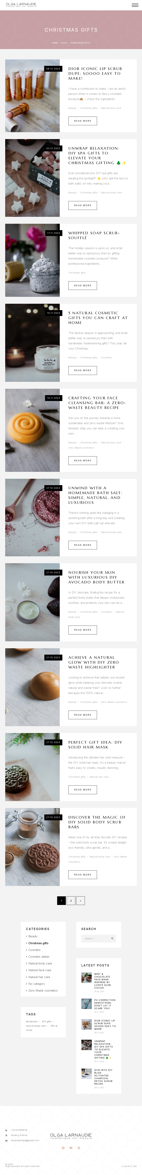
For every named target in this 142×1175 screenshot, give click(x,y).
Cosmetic (106, 357)
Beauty (72, 108)
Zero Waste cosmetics (81, 447)
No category (36, 983)
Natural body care (111, 192)
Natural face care (111, 108)
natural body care (36, 1025)
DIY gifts (47, 1021)
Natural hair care (99, 776)
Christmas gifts (88, 108)
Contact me (129, 1166)
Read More (83, 121)
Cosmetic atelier (39, 956)
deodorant (32, 1021)
